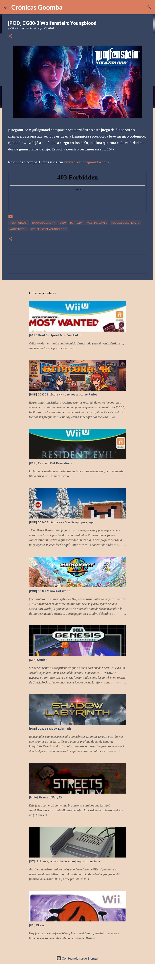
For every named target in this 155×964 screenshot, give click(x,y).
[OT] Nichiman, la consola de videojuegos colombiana (64, 861)
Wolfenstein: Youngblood (48, 229)
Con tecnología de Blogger (80, 958)
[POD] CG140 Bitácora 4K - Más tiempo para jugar (62, 522)
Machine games (97, 222)
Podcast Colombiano (125, 222)
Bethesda (76, 222)
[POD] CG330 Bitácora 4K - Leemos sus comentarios (63, 394)
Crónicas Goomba (37, 7)
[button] (10, 36)
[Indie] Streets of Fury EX (45, 797)
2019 (63, 222)
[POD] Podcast (19, 222)
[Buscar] (149, 7)
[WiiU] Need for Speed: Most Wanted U (55, 335)
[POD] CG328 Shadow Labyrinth (50, 728)
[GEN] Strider (38, 659)
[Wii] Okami (37, 925)
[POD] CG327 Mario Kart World (49, 591)
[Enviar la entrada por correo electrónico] (10, 218)
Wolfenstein (18, 229)
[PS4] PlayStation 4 (43, 222)
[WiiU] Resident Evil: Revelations (50, 463)
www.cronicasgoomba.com (86, 162)
